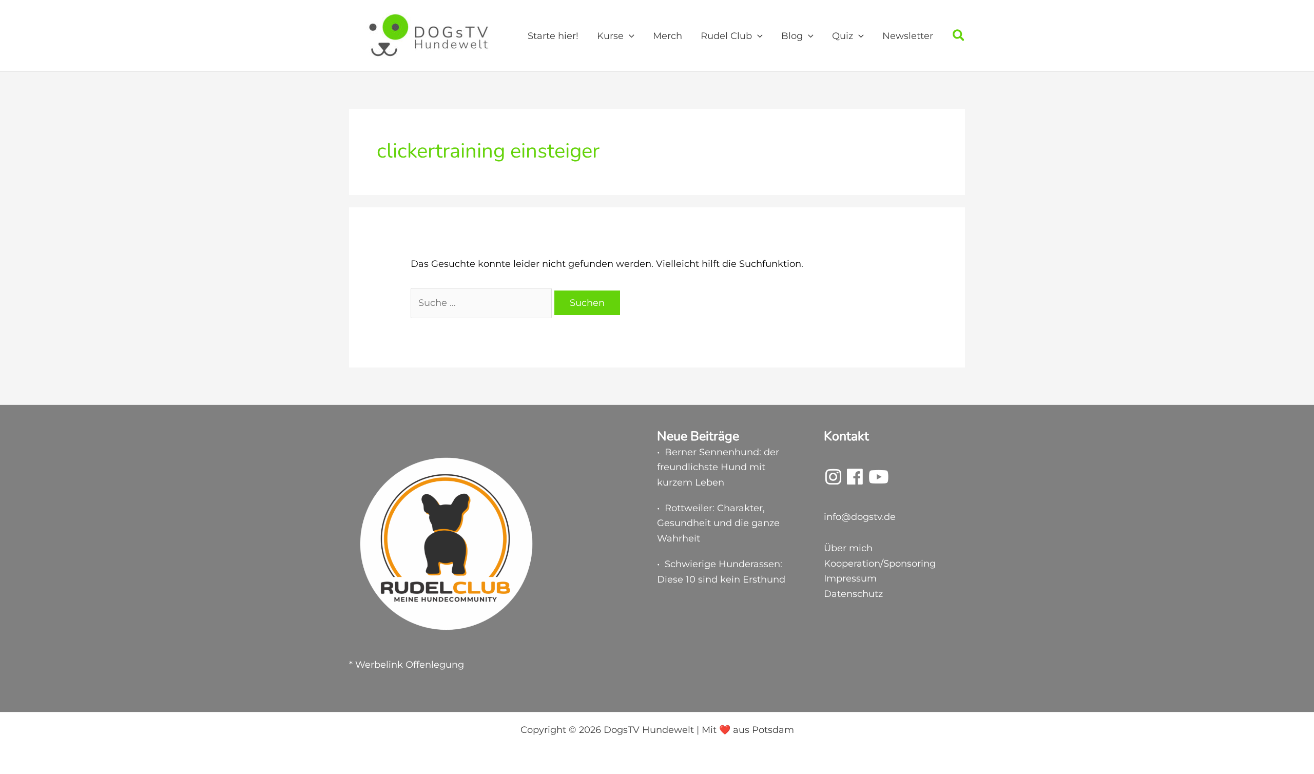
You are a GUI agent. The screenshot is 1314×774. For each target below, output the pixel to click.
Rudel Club (726, 36)
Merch (667, 36)
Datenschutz (853, 593)
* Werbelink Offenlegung (406, 664)
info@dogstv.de (860, 517)
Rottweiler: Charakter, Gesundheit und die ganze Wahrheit (718, 523)
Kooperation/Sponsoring (880, 563)
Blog (792, 36)
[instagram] (833, 480)
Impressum (850, 578)
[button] (629, 36)
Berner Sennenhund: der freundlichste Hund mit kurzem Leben (718, 467)
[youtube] (878, 480)
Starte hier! (553, 36)
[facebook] (854, 480)
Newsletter (907, 36)
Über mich (848, 548)
